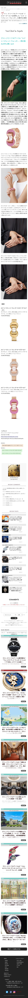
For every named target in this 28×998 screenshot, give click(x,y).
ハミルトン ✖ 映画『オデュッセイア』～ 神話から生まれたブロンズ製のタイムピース (15, 558)
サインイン (13, 620)
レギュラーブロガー (20, 958)
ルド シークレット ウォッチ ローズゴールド (11, 453)
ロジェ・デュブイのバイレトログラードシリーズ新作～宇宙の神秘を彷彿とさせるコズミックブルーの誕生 (15, 538)
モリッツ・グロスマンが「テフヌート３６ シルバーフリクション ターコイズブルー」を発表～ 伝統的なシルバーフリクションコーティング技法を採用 (15, 579)
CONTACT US (7, 976)
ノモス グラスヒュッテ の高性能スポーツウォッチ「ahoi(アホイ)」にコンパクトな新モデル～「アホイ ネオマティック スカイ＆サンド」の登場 (15, 549)
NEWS (5, 7)
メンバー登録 (9, 625)
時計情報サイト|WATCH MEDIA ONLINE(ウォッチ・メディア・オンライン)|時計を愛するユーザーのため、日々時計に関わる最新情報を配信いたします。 (14, 2)
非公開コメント (8, 496)
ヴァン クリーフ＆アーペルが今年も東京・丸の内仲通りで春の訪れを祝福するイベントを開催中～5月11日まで (14, 903)
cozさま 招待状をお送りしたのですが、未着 (15, 501)
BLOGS (6, 963)
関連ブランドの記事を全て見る (14, 949)
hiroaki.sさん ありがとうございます (13, 491)
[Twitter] (15, 479)
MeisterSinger (8, 514)
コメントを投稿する (23, 23)
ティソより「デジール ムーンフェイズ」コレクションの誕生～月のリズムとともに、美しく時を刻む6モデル (15, 569)
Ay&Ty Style (19, 963)
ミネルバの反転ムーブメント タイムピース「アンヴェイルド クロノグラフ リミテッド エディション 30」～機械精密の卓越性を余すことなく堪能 (15, 589)
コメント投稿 (14, 618)
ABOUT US (6, 973)
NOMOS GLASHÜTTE (9, 545)
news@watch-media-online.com (13, 987)
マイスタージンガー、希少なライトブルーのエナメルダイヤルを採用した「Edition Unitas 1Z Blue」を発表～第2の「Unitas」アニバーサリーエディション (15, 519)
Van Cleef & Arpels (15, 636)
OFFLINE (7, 965)
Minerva (6, 585)
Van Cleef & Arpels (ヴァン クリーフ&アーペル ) (12, 445)
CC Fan (18, 965)
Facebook (7, 992)
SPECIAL (7, 970)
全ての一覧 (19, 960)
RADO (6, 524)
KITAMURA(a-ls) (14, 477)
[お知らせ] (19, 991)
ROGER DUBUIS (8, 534)
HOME (2, 7)
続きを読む (23, 666)
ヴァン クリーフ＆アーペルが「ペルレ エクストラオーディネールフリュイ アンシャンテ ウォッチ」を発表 (14, 868)
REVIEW (6, 968)
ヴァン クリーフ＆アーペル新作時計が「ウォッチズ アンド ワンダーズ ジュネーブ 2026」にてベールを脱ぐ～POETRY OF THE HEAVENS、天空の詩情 (14, 662)
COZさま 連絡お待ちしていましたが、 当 (14, 498)
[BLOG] (12, 479)
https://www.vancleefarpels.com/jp (9, 436)
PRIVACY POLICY (7, 974)
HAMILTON (7, 555)
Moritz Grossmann (8, 575)
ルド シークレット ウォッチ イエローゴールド (11, 450)
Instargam (14, 992)
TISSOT (6, 565)
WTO (6, 967)
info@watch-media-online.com (13, 983)
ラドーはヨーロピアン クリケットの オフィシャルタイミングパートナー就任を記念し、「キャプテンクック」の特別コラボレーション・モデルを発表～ (15, 529)
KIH (17, 967)
